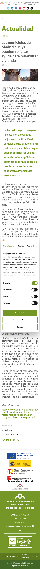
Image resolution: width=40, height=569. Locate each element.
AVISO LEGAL (15, 556)
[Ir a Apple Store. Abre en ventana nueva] (28, 8)
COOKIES (35, 556)
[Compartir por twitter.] (4, 440)
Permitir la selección (20, 320)
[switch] (34, 289)
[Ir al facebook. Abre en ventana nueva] (16, 8)
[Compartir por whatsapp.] (18, 440)
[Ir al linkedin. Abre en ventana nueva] (12, 8)
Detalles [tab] (21, 246)
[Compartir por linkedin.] (7, 440)
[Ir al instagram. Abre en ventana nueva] (20, 8)
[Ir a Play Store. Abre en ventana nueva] (32, 8)
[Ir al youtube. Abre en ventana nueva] (24, 508)
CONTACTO (5, 556)
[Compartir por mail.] (14, 440)
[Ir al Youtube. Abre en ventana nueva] (24, 8)
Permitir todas (20, 313)
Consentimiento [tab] (8, 246)
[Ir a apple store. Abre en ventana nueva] (28, 508)
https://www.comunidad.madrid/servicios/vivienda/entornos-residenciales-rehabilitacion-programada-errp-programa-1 (20, 413)
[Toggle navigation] (3, 12)
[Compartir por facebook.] (10, 440)
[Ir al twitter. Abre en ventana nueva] (8, 8)
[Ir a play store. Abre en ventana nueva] (32, 508)
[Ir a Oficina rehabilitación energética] (2, 2)
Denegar (20, 327)
